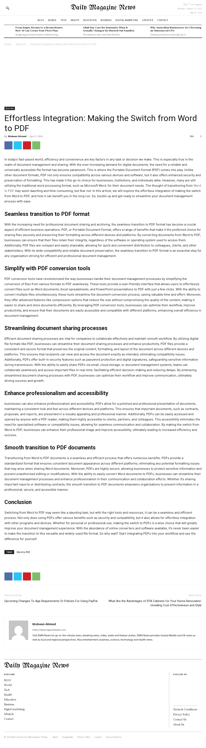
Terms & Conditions (185, 709)
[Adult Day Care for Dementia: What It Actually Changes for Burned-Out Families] (76, 30)
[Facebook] (8, 145)
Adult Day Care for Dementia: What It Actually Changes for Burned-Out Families (108, 29)
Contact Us (179, 719)
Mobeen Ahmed (17, 136)
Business (21, 44)
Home (7, 44)
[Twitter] (18, 145)
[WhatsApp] (36, 145)
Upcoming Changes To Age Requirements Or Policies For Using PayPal (50, 601)
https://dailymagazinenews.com (49, 629)
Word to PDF (23, 551)
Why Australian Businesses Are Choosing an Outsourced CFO (175, 29)
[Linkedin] (50, 643)
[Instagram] (43, 643)
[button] (7, 8)
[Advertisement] (103, 77)
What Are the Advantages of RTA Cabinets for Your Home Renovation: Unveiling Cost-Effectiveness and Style (155, 603)
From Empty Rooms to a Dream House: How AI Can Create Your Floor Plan (39, 29)
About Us (178, 724)
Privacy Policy (181, 714)
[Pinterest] (27, 145)
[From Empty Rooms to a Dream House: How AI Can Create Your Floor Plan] (8, 30)
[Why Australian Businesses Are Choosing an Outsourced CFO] (143, 30)
